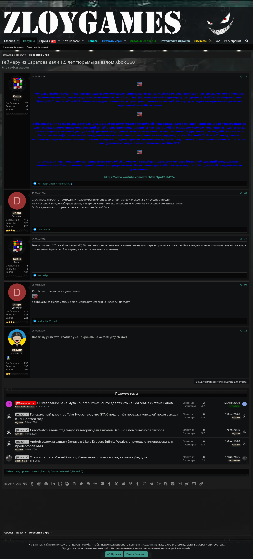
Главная (9, 41)
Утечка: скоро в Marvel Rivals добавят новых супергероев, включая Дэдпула (88, 457)
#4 (245, 284)
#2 (245, 193)
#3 (245, 239)
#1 (245, 76)
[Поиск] (247, 40)
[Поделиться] (240, 77)
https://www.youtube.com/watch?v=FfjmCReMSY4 (139, 177)
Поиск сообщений (37, 47)
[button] (17, 40)
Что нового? (71, 41)
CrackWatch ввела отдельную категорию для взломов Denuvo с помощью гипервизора (97, 430)
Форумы (28, 41)
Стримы (47, 41)
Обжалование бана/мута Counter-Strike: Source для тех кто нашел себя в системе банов (105, 403)
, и (55, 183)
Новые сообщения (13, 47)
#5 (245, 330)
